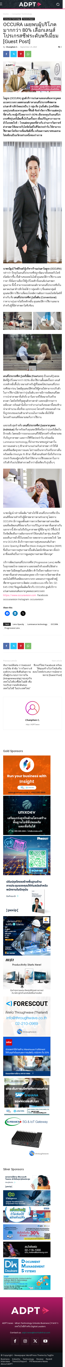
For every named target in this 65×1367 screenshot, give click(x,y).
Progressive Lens (12, 628)
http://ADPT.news (32, 724)
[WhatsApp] (28, 54)
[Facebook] (6, 54)
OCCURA (54, 624)
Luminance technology (37, 624)
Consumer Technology (22, 14)
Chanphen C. (12, 47)
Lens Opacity (18, 624)
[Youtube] (45, 1341)
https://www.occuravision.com (19, 595)
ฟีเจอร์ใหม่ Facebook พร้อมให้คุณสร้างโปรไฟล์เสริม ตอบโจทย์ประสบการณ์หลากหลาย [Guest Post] (47, 670)
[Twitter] (13, 54)
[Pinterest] (21, 54)
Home (6, 14)
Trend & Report (28, 19)
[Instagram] (25, 1341)
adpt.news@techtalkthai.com (36, 1332)
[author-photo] (32, 715)
